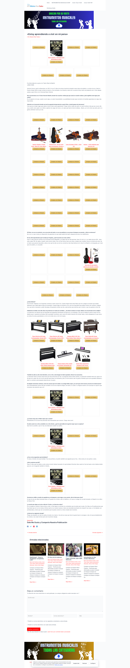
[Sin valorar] (37, 50)
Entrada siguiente (97, 532)
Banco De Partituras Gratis (35, 562)
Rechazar (85, 663)
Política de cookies (58, 664)
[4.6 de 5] (37, 343)
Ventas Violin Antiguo (39, 565)
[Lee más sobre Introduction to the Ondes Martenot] (92, 549)
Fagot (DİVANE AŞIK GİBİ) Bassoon (74, 559)
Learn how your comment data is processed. (58, 631)
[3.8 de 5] (63, 370)
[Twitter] (30, 526)
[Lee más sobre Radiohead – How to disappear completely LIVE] (38, 549)
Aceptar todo (76, 663)
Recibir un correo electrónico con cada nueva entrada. (42, 624)
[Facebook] (27, 526)
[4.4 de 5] (54, 64)
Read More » (33, 582)
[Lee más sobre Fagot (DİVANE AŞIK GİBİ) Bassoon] (74, 550)
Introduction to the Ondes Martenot (90, 557)
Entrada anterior (32, 532)
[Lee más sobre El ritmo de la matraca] (56, 549)
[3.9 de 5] (54, 151)
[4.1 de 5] (72, 151)
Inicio (31, 662)
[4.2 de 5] (89, 272)
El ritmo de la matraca (55, 557)
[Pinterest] (34, 526)
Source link (30, 520)
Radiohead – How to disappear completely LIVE (37, 558)
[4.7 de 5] (72, 343)
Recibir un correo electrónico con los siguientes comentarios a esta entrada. (47, 621)
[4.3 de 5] (37, 151)
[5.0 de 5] (89, 343)
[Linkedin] (37, 526)
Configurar (93, 663)
